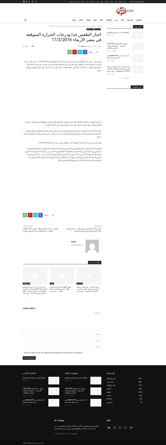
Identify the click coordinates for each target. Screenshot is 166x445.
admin (83, 46)
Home (99, 26)
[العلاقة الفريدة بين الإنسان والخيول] (137, 35)
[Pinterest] (74, 52)
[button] (25, 20)
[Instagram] (33, 1)
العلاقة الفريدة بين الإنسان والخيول (118, 32)
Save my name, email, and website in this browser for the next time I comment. (53, 353)
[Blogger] (131, 427)
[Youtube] (24, 1)
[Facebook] (36, 1)
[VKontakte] (109, 427)
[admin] (79, 46)
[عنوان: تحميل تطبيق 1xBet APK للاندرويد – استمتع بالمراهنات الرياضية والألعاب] (137, 46)
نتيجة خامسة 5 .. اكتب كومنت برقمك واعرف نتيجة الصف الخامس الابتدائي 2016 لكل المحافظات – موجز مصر (88, 289)
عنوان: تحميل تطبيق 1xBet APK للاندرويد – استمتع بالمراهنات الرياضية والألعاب (117, 46)
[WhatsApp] (69, 52)
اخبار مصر (93, 26)
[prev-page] (27, 298)
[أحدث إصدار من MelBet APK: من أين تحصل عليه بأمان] (137, 58)
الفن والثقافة (90, 29)
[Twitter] (29, 1)
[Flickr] (120, 427)
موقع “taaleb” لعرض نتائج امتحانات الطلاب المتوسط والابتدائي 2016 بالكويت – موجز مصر (60, 289)
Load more (125, 78)
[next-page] (24, 298)
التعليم (51, 283)
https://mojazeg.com (77, 245)
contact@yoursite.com (62, 433)
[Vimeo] (26, 1)
